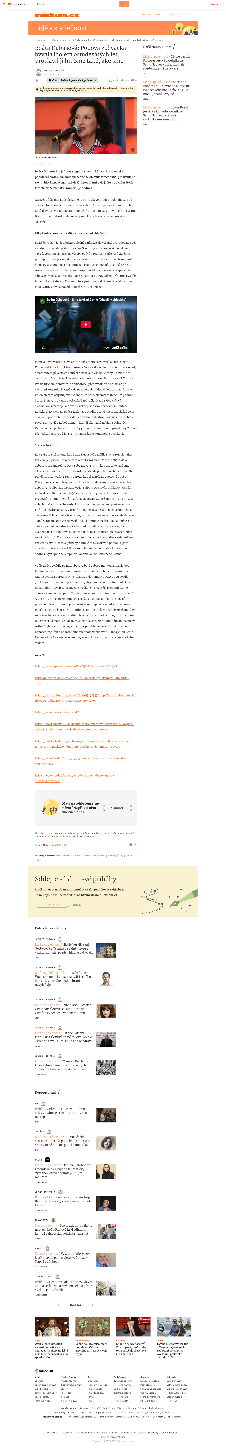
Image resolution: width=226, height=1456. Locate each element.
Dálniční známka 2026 (177, 1385)
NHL (90, 1401)
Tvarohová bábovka (122, 1393)
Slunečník (110, 1412)
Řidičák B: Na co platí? (177, 1393)
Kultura (111, 855)
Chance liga (93, 1381)
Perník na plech (121, 1401)
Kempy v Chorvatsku (149, 1381)
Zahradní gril (157, 1412)
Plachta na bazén (83, 1412)
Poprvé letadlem (147, 1385)
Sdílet (126, 80)
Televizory (145, 1417)
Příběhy (40, 1109)
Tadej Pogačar (67, 1393)
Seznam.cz (215, 4)
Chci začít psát (181, 15)
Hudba (38, 860)
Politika (40, 1197)
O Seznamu (66, 1432)
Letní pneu (121, 1417)
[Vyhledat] (124, 4)
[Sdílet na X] (135, 844)
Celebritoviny (44, 1276)
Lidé (58, 855)
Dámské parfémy (106, 1417)
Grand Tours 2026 (69, 1401)
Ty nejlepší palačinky (123, 1381)
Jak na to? (77, 905)
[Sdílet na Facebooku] (130, 844)
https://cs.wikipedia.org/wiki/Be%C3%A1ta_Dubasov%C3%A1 (77, 666)
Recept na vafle (121, 1397)
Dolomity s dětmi (148, 1401)
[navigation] (3, 4)
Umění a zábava (46, 1253)
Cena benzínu (129, 1408)
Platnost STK (172, 1401)
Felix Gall (65, 1397)
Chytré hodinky (158, 1417)
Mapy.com (84, 1408)
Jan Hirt (64, 1389)
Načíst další (75, 1305)
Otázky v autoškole (175, 1397)
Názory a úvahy (46, 1225)
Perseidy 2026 (115, 1408)
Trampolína (98, 1412)
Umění (129, 855)
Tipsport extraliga (95, 1389)
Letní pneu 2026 (174, 1381)
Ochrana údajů (128, 1432)
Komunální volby (42, 1401)
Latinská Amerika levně (151, 1397)
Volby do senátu (42, 1397)
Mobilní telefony (72, 1417)
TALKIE (39, 1160)
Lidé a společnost (155, 56)
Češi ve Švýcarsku (148, 1393)
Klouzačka (121, 1412)
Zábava (87, 855)
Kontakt (113, 1432)
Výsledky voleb (41, 1389)
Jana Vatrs (42, 1220)
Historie (67, 855)
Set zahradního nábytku (138, 1412)
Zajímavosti (99, 855)
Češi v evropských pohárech (150, 1408)
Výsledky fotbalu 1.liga (97, 1385)
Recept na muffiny (122, 1385)
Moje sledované (151, 15)
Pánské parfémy (174, 1417)
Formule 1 (92, 1397)
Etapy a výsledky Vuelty (71, 1385)
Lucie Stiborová (54, 71)
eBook (115, 80)
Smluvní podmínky (84, 1432)
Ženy (120, 855)
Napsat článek (117, 808)
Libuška (39, 1131)
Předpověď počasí (98, 1408)
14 (136, 80)
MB (36, 1103)
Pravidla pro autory (147, 1432)
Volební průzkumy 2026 (45, 1385)
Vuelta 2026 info (68, 1381)
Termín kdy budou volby (46, 1393)
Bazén (71, 1412)
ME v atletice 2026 (96, 1393)
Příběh (77, 855)
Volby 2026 (40, 1381)
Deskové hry (133, 1417)
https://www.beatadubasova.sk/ (57, 712)
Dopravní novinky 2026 (177, 1389)
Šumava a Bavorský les (150, 1389)
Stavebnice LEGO (89, 1417)
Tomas (39, 1248)
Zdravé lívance (120, 1389)
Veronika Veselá (45, 1192)
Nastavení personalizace (112, 1437)
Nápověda (102, 1432)
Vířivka (167, 1412)
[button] (86, 125)
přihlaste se (90, 80)
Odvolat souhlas (168, 1432)
